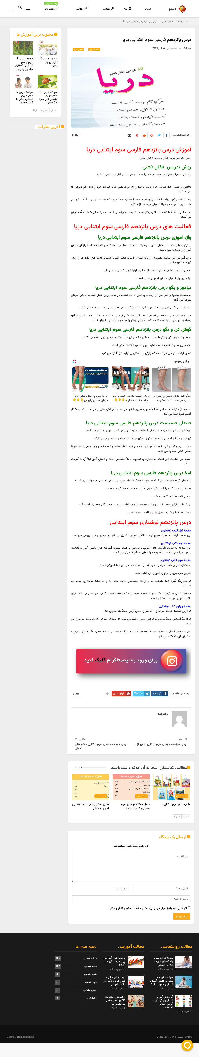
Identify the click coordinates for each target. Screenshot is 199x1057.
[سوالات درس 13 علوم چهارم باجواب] (47, 48)
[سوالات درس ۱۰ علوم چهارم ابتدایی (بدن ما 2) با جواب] (23, 82)
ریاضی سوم (141, 796)
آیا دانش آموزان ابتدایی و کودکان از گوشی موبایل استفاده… (163, 1002)
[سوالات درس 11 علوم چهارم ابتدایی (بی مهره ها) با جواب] (47, 82)
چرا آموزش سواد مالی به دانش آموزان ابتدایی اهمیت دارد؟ (161, 980)
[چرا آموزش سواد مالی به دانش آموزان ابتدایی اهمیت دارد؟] (183, 982)
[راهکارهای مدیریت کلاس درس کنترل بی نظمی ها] (136, 1001)
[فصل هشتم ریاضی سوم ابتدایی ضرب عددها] (131, 787)
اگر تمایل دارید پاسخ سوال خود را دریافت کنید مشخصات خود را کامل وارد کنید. (147, 908)
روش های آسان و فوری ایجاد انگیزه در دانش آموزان (114, 980)
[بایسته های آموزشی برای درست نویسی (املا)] (136, 962)
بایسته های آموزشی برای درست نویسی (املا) (114, 961)
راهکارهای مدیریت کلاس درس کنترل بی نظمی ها (115, 1000)
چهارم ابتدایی (90, 990)
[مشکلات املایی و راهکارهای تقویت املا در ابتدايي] (183, 962)
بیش (27, 9)
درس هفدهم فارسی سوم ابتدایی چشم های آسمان (101, 746)
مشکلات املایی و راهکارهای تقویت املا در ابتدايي (163, 961)
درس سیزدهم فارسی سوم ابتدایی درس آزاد (161, 744)
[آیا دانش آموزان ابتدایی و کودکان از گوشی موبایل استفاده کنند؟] (183, 1001)
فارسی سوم (78, 49)
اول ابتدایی (91, 998)
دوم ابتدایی (91, 982)
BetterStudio (28, 1036)
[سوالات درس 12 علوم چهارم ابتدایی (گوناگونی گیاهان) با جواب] (23, 48)
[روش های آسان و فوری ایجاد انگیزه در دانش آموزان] (136, 982)
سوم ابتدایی (94, 49)
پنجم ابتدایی (90, 974)
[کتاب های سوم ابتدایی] (171, 787)
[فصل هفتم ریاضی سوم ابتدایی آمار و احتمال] (90, 787)
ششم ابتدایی (90, 958)
